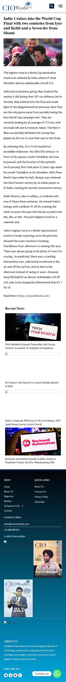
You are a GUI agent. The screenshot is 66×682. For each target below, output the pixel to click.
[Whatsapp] (57, 673)
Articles (8, 501)
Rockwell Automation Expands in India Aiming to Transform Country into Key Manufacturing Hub (30, 460)
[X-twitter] (20, 675)
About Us (8, 491)
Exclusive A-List (12, 505)
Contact (8, 510)
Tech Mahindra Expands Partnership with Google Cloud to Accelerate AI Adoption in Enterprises (30, 346)
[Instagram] (10, 675)
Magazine (8, 496)
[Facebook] (6, 675)
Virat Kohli (31, 146)
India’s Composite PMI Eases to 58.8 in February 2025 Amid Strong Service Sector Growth (33, 422)
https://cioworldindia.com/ (33, 296)
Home (7, 486)
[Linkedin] (15, 675)
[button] (51, 6)
